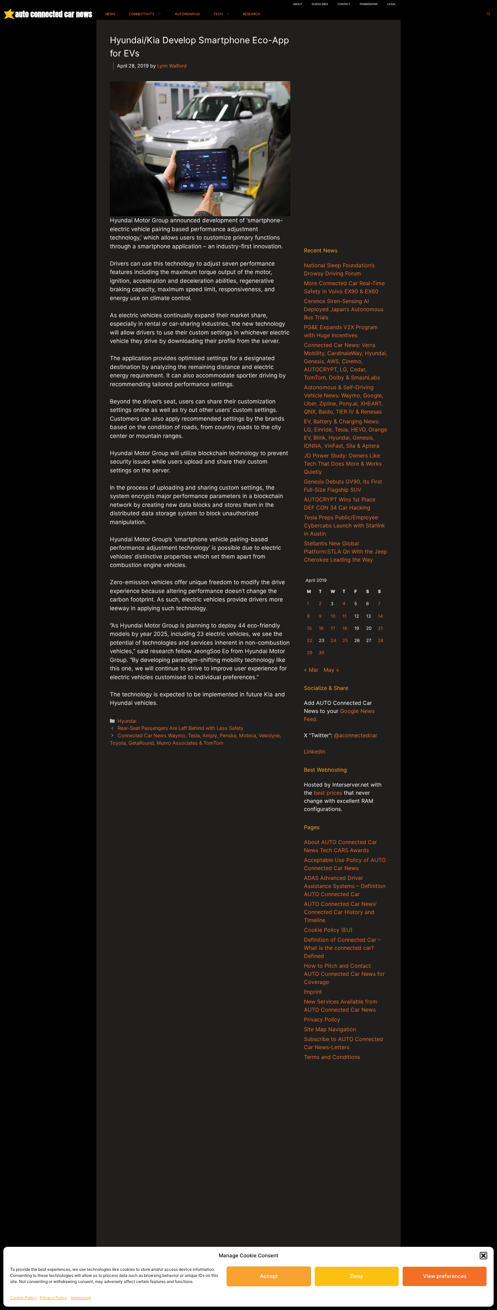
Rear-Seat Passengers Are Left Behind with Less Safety (180, 728)
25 (345, 640)
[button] (483, 1255)
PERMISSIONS (369, 4)
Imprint (313, 991)
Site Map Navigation (330, 1029)
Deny (356, 1276)
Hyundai (127, 721)
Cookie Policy (23, 1297)
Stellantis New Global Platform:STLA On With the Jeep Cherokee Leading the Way (345, 551)
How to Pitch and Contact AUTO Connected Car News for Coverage (344, 973)
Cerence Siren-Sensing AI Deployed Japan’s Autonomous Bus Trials (343, 309)
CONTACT (343, 4)
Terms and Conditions (332, 1057)
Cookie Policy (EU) (328, 929)
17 (333, 628)
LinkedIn (314, 751)
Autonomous (187, 14)
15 (309, 628)
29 (309, 652)
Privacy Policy (53, 1297)
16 (321, 628)
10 (333, 616)
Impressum (81, 1297)
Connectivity (142, 14)
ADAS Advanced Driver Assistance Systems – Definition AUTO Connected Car (344, 885)
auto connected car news (53, 14)
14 (380, 616)
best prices (328, 792)
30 (321, 652)
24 (333, 640)
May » (331, 669)
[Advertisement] (345, 134)
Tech (217, 14)
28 (380, 640)
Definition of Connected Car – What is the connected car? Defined (342, 947)
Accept (269, 1276)
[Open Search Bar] (488, 14)
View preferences (445, 1276)
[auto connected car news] (9, 14)
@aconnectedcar (355, 735)
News (110, 14)
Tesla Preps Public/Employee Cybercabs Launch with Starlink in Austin (344, 525)
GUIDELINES (320, 4)
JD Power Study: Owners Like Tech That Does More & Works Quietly (343, 463)
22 (309, 640)
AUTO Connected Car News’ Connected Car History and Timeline (340, 911)
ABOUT (297, 4)
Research (251, 14)
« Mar (311, 669)
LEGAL (391, 4)
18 (344, 628)
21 (380, 628)
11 (344, 616)
